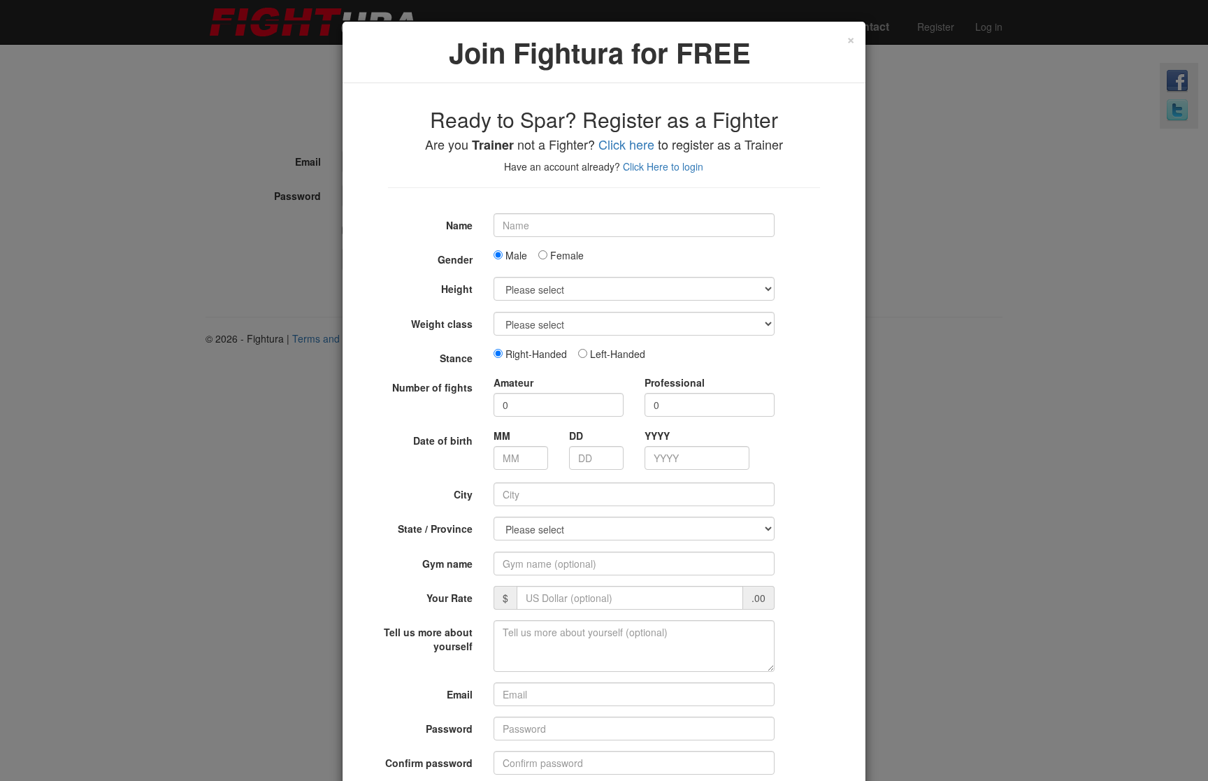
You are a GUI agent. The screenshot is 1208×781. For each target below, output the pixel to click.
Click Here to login (663, 166)
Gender (455, 259)
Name (459, 225)
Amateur (513, 382)
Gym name (447, 564)
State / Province (435, 529)
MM (502, 436)
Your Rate (449, 598)
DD (576, 436)
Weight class (442, 324)
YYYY (657, 436)
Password (449, 729)
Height (457, 289)
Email (460, 694)
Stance (456, 358)
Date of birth (443, 440)
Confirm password (429, 763)
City (463, 494)
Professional (675, 382)
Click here (626, 144)
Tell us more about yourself (428, 639)
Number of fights (432, 387)
